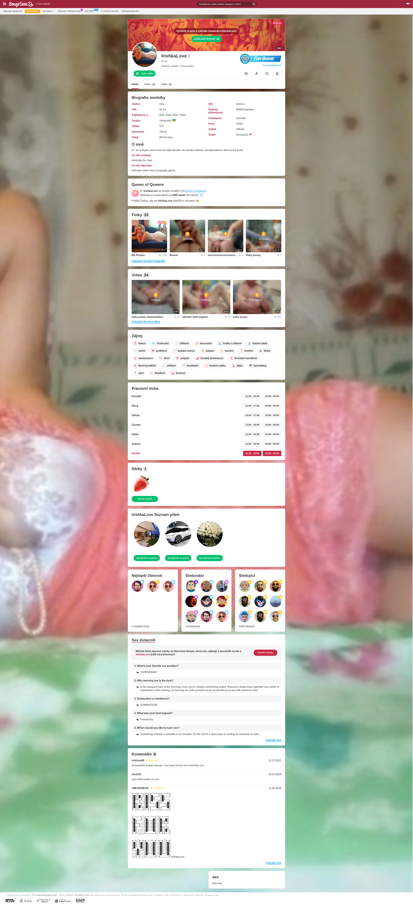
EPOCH (70, 895)
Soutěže (89, 11)
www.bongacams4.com (46, 895)
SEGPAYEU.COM (82, 895)
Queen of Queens (196, 191)
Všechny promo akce (69, 11)
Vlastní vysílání (109, 11)
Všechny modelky (12, 11)
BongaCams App (130, 11)
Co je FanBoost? (272, 65)
